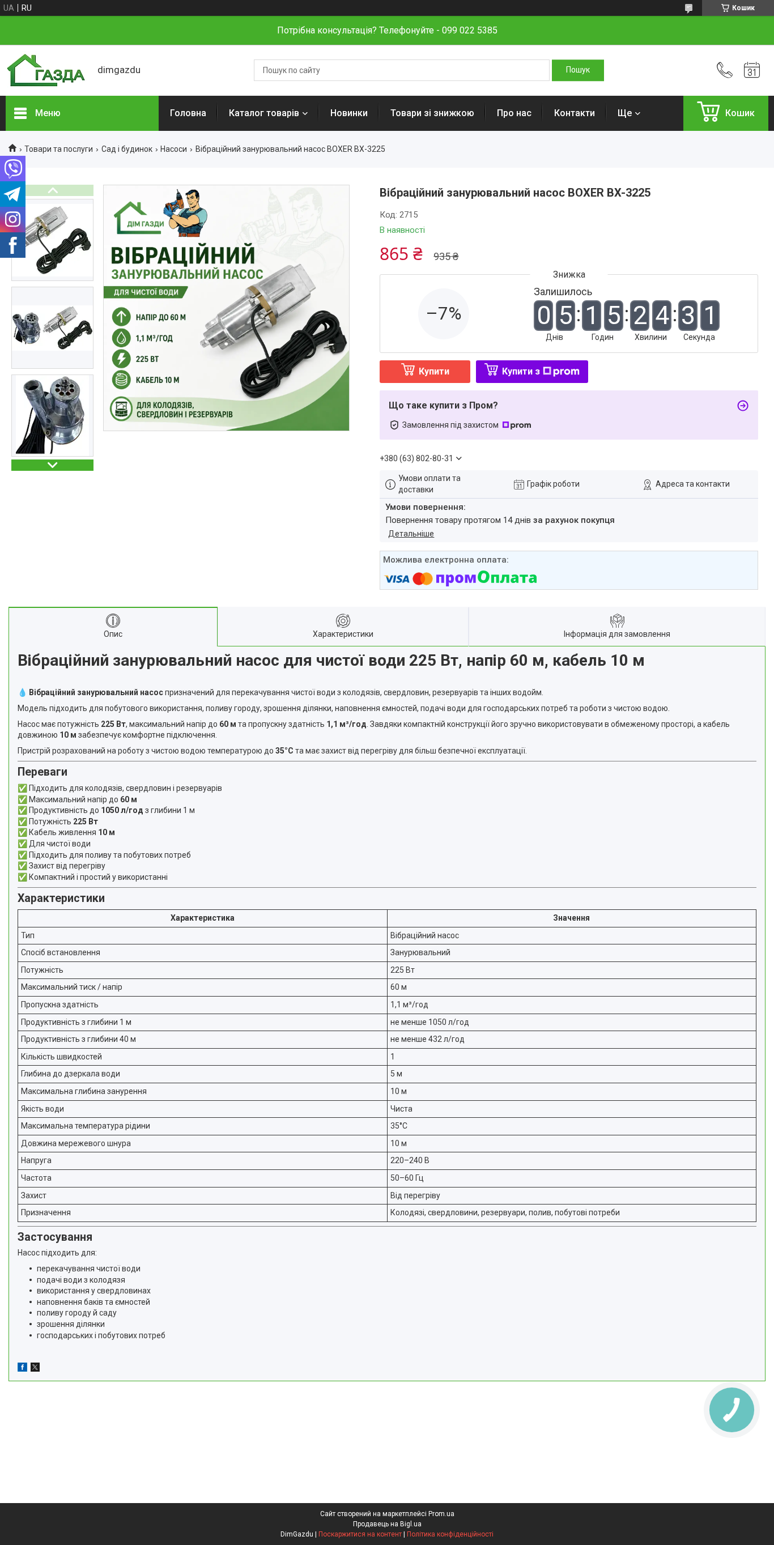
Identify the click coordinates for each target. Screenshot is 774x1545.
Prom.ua (441, 1514)
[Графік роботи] (752, 70)
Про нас (514, 113)
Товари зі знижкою (432, 113)
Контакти (574, 113)
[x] (35, 1368)
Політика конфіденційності (450, 1534)
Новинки (349, 113)
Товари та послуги (58, 149)
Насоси (173, 149)
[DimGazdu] (46, 70)
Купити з (521, 371)
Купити (434, 371)
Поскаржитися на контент (360, 1534)
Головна (188, 113)
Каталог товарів (264, 113)
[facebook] (22, 1368)
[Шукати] (578, 70)
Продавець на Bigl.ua (387, 1524)
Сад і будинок (126, 149)
